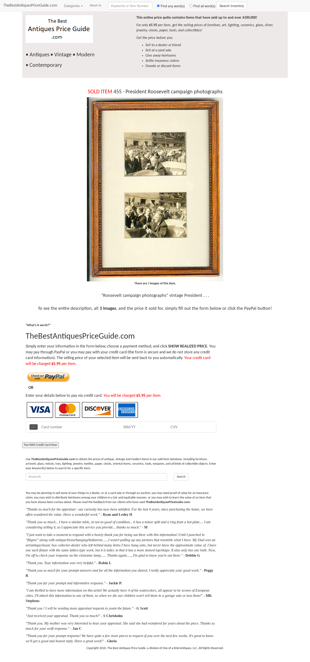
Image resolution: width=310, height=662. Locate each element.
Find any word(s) (172, 6)
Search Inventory (231, 5)
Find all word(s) (204, 6)
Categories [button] (72, 5)
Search (181, 477)
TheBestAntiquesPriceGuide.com (30, 5)
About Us (95, 5)
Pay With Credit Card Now (40, 445)
